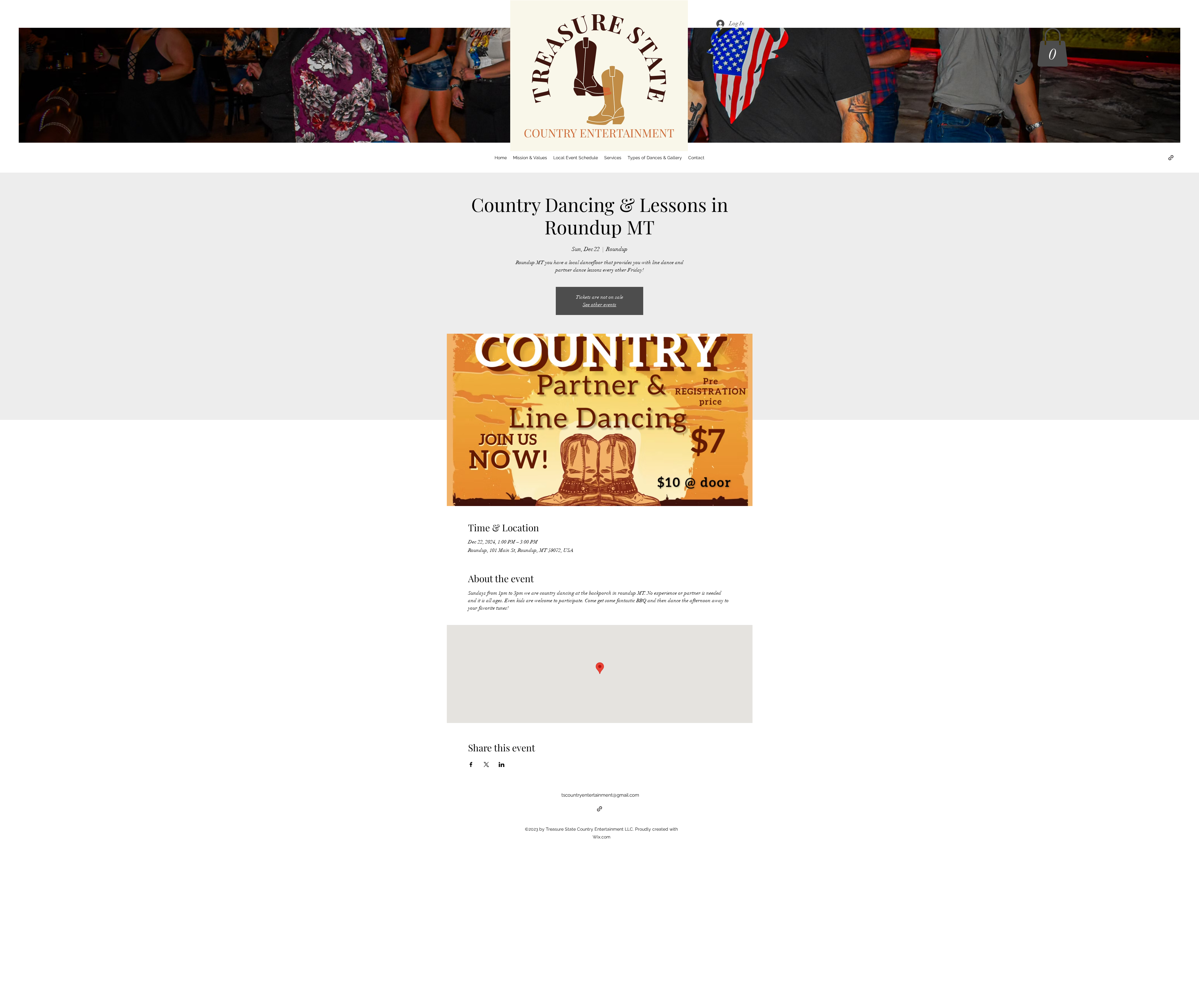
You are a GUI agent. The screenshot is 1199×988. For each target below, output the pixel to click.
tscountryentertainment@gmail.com (600, 795)
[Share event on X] (486, 764)
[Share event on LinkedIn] (502, 764)
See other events (599, 305)
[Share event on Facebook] (471, 764)
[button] (1052, 47)
